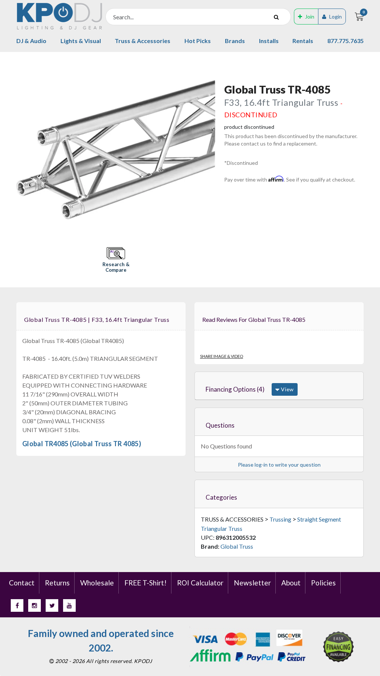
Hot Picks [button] (197, 40)
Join (309, 16)
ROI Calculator (200, 582)
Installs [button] (269, 40)
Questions (220, 425)
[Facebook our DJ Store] (17, 605)
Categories (221, 497)
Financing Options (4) (235, 389)
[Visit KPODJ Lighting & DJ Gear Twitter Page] (52, 605)
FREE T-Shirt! (145, 582)
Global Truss (236, 546)
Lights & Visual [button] (80, 40)
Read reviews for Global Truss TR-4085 (253, 319)
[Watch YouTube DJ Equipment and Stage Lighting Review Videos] (69, 605)
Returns (57, 582)
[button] (116, 260)
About (291, 582)
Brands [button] (235, 40)
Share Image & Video (221, 356)
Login (335, 16)
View (286, 389)
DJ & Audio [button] (31, 40)
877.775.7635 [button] (345, 40)
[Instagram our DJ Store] (34, 605)
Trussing (280, 519)
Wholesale (97, 582)
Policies (323, 582)
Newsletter (252, 582)
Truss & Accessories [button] (142, 40)
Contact (22, 582)
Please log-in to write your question (279, 464)
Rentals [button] (302, 40)
